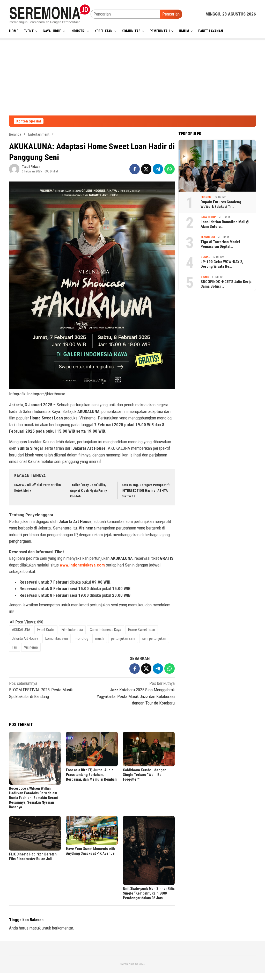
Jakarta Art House (25, 638)
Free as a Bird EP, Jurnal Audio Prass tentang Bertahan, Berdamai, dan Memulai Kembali (91, 774)
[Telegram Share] (158, 169)
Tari (14, 647)
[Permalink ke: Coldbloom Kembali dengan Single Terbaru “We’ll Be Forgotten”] (149, 749)
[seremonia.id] (50, 13)
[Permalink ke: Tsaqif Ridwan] (14, 168)
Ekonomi (206, 197)
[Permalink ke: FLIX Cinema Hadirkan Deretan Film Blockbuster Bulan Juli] (35, 833)
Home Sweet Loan (141, 630)
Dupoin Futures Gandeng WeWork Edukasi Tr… (221, 204)
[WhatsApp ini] (169, 169)
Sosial (205, 257)
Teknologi (208, 237)
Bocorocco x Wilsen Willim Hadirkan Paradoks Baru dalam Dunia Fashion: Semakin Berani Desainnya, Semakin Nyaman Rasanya (33, 797)
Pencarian (171, 14)
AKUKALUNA (21, 630)
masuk (35, 928)
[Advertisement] (132, 76)
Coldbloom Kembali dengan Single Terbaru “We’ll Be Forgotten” (144, 774)
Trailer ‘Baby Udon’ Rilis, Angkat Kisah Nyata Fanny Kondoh (88, 490)
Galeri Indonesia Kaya (105, 630)
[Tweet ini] (146, 169)
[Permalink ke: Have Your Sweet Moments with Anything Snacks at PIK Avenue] (92, 830)
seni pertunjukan (154, 638)
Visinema (31, 647)
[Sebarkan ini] (134, 169)
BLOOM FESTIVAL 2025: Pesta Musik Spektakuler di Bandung (41, 690)
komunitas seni (56, 638)
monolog (81, 638)
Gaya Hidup (208, 217)
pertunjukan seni (123, 638)
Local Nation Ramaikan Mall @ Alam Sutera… (225, 224)
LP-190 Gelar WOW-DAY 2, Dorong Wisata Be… (222, 264)
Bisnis (205, 277)
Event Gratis (46, 630)
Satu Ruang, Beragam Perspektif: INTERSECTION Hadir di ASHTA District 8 (146, 490)
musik (99, 638)
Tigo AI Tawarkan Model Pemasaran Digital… (220, 244)
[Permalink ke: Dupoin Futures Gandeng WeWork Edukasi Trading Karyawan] (217, 166)
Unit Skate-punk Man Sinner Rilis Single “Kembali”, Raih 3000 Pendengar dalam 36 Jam (149, 893)
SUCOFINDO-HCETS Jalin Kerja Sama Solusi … (226, 284)
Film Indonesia (72, 630)
